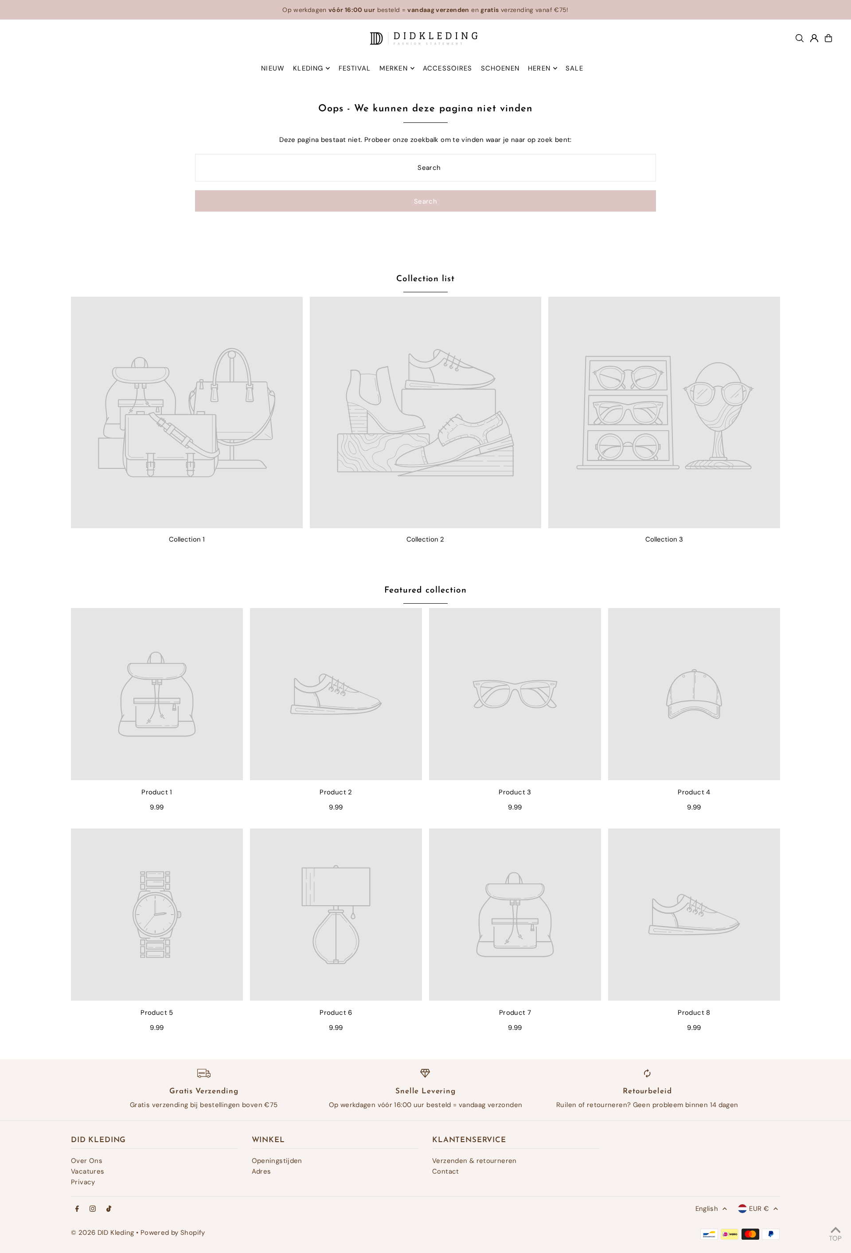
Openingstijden (277, 1160)
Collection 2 (425, 539)
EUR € (759, 1208)
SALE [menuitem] (574, 68)
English (706, 1208)
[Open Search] (800, 38)
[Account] (814, 38)
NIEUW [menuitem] (273, 68)
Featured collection (425, 590)
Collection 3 (664, 539)
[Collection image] (187, 413)
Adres (261, 1171)
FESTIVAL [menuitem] (355, 68)
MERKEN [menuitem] (393, 68)
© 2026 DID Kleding (102, 1232)
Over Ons (86, 1160)
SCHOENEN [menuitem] (500, 68)
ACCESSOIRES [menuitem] (447, 68)
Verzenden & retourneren (474, 1160)
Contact (445, 1171)
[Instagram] (93, 1209)
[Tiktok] (108, 1209)
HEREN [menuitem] (539, 68)
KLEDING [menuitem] (308, 68)
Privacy (83, 1182)
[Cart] (828, 38)
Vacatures (87, 1171)
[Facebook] (77, 1209)
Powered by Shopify (173, 1232)
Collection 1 (187, 539)
